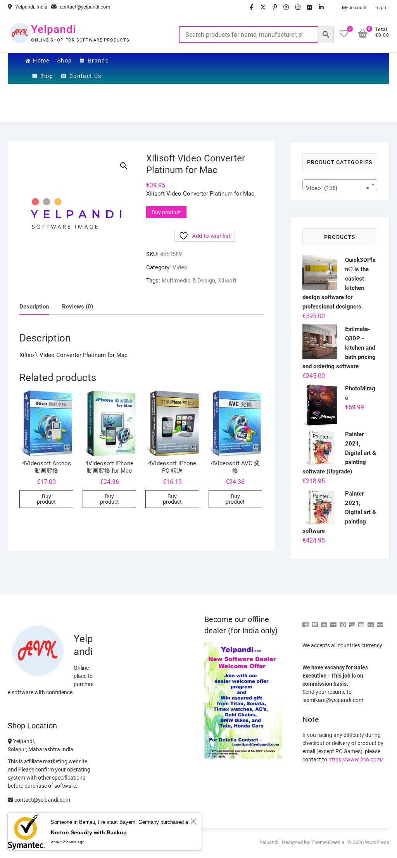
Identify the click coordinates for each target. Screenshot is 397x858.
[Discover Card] (352, 621)
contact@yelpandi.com (84, 7)
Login (380, 7)
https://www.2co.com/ (355, 759)
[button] (124, 166)
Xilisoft (227, 280)
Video (180, 267)
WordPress (377, 842)
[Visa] (324, 621)
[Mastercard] (315, 621)
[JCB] (380, 621)
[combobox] (339, 184)
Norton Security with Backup (89, 832)
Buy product (166, 212)
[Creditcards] (361, 621)
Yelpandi (53, 29)
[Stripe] (371, 621)
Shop (64, 60)
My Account (354, 7)
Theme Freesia (327, 842)
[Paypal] (333, 621)
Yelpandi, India (30, 7)
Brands (98, 60)
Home (41, 60)
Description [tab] (34, 306)
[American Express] (305, 621)
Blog (47, 76)
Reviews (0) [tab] (77, 306)
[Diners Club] (343, 621)
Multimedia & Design (188, 280)
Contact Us (85, 76)
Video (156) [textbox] (337, 188)
